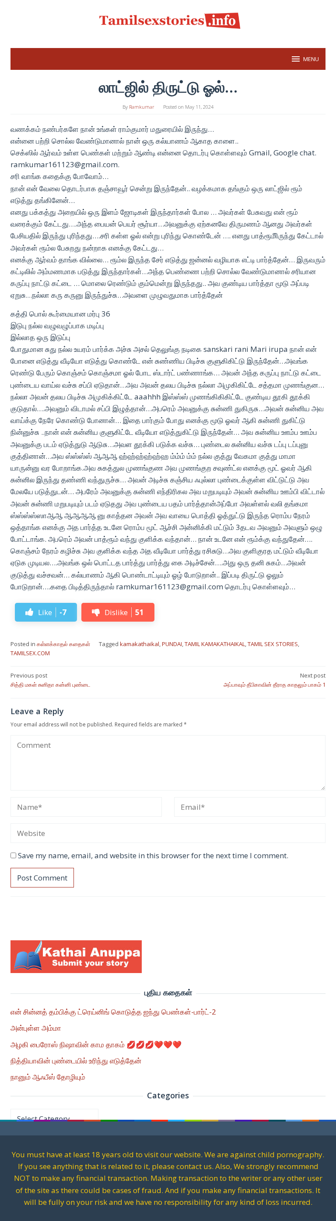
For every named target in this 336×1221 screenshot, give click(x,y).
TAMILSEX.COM (30, 653)
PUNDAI (172, 644)
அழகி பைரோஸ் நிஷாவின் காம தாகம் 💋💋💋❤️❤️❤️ (96, 1044)
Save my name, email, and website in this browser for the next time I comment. (153, 855)
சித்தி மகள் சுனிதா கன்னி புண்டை (50, 679)
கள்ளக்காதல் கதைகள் (63, 644)
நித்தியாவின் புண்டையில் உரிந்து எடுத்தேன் (75, 1061)
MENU (311, 59)
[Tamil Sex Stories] (168, 19)
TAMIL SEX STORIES (273, 644)
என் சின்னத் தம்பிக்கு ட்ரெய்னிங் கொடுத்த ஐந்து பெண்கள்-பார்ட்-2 (113, 1012)
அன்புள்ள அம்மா (35, 1028)
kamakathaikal (139, 644)
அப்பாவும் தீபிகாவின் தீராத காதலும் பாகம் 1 (275, 679)
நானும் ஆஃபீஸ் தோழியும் (47, 1077)
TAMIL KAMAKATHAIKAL (215, 644)
